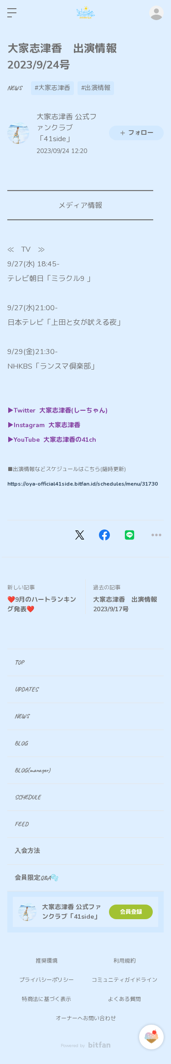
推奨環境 (46, 960)
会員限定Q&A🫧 (36, 878)
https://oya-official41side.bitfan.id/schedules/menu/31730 (82, 483)
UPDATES (26, 689)
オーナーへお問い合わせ (86, 1018)
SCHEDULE (28, 797)
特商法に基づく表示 (46, 999)
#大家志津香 (52, 88)
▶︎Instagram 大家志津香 (44, 425)
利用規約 (124, 960)
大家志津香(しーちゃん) (74, 410)
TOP (19, 662)
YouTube (28, 439)
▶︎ (10, 439)
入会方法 (27, 851)
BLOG (21, 743)
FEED (21, 824)
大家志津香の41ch (69, 439)
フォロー (141, 132)
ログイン (156, 12)
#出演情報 (95, 88)
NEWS (14, 88)
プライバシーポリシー (46, 980)
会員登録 (131, 912)
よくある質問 (124, 999)
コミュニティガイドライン (124, 980)
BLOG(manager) (32, 770)
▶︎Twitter (23, 410)
